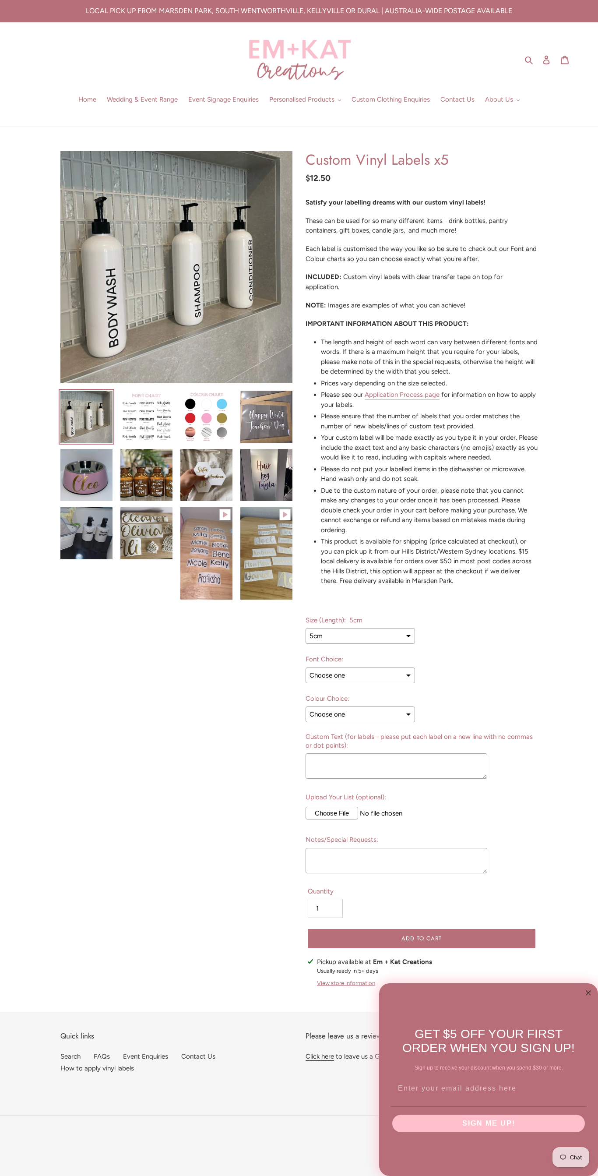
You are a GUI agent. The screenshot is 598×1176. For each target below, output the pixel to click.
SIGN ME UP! (488, 1123)
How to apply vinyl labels (97, 1068)
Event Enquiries (145, 1056)
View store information (346, 983)
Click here (320, 1056)
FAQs (102, 1056)
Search (70, 1056)
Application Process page (402, 395)
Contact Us (198, 1056)
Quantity (321, 891)
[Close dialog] (588, 993)
